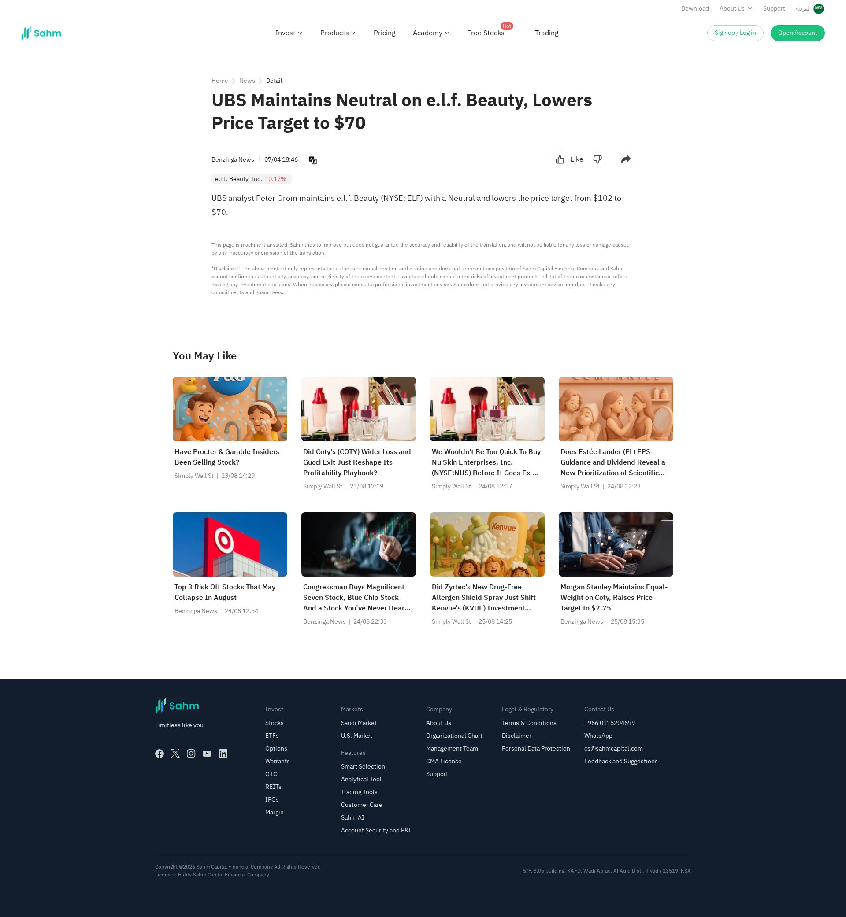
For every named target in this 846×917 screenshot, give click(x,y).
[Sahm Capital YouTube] (207, 753)
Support (774, 8)
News (247, 80)
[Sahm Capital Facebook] (159, 753)
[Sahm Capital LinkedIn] (223, 753)
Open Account (797, 32)
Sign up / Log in (735, 32)
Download (695, 8)
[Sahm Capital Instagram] (191, 753)
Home (220, 80)
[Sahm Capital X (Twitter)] (175, 753)
